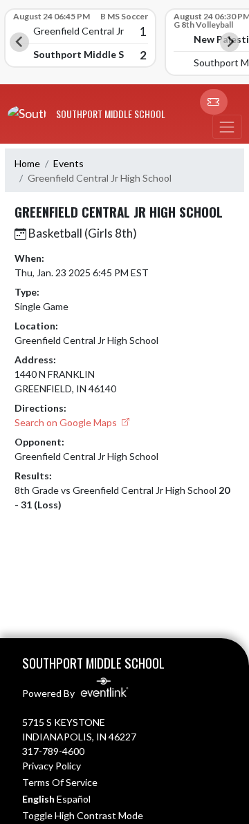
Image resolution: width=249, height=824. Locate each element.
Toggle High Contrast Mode (82, 815)
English (38, 799)
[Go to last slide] (19, 42)
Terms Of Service (60, 782)
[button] (214, 102)
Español (74, 799)
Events (68, 163)
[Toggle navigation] (226, 127)
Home (27, 163)
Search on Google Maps (67, 422)
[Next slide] (229, 42)
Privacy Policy (51, 766)
